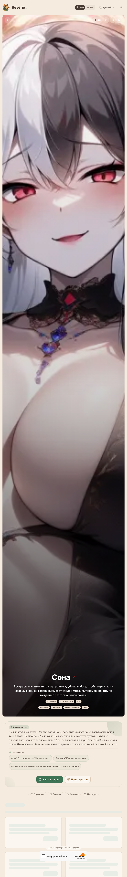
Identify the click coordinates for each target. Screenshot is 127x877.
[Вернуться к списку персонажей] (8, 20)
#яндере (44, 707)
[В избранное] (106, 20)
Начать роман (79, 779)
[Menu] (121, 7)
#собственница (72, 707)
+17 (85, 707)
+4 (78, 701)
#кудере (56, 707)
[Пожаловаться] (119, 20)
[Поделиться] (113, 20)
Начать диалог (52, 779)
